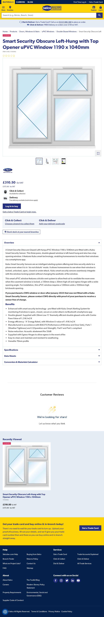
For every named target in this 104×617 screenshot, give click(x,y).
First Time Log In (80, 2)
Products (13, 31)
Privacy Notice (54, 611)
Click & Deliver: (37, 25)
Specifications (11, 350)
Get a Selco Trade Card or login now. (19, 212)
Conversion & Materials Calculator (21, 362)
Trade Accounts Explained (87, 554)
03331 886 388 (65, 22)
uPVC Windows (48, 31)
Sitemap (30, 568)
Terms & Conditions (39, 611)
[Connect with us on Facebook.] (55, 580)
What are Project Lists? (12, 563)
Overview (9, 242)
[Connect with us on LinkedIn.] (72, 580)
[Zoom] (98, 153)
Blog (30, 2)
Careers (20, 2)
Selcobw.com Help (10, 554)
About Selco (7, 580)
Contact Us (31, 563)
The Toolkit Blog (33, 580)
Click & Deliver (83, 559)
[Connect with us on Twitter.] (67, 580)
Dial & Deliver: (28, 22)
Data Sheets (10, 356)
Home (5, 31)
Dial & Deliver (58, 563)
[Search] (99, 15)
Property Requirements (12, 592)
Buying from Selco (34, 554)
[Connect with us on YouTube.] (78, 580)
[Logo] (52, 8)
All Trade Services (84, 563)
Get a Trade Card (96, 2)
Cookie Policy (66, 611)
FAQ (4, 568)
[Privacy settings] (5, 612)
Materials (8, 2)
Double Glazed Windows (67, 31)
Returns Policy (32, 559)
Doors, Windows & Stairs (29, 31)
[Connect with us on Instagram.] (61, 580)
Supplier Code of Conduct (13, 600)
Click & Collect (59, 559)
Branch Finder (8, 559)
